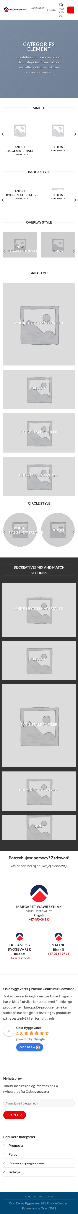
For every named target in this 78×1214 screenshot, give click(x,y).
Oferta (51, 10)
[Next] (75, 142)
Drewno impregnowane (26, 1163)
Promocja (16, 1145)
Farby (13, 1154)
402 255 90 (61, 12)
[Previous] (3, 142)
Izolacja (14, 1172)
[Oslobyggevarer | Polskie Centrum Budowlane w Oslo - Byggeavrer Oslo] (15, 10)
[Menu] (71, 10)
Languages (37, 8)
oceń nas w (27, 1047)
